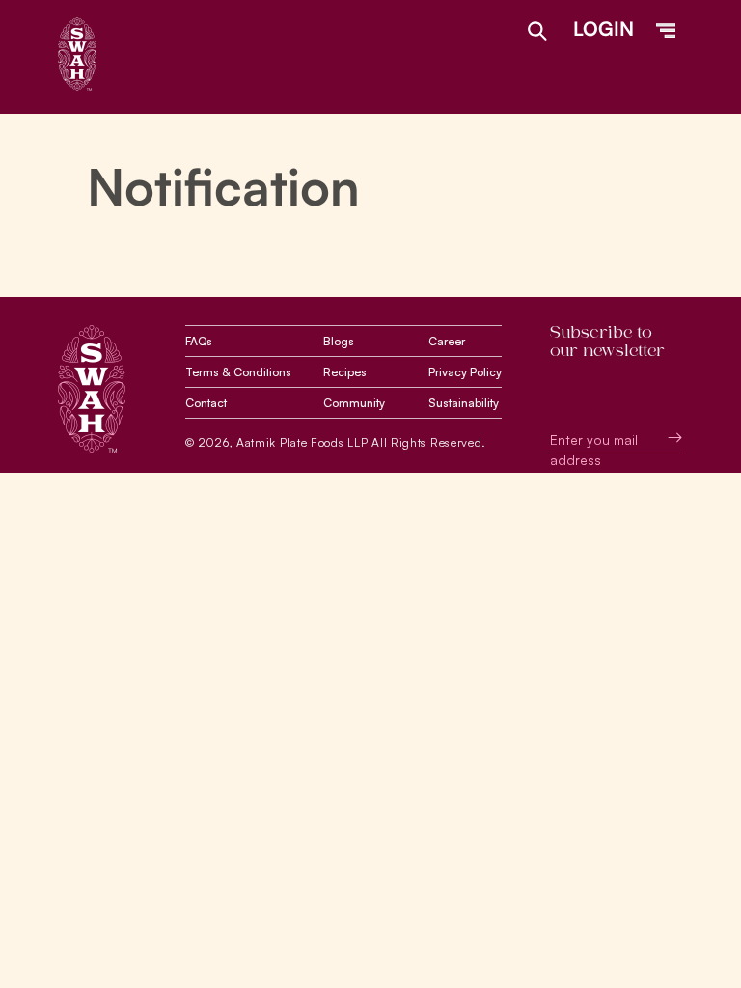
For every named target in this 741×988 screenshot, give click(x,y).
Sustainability (463, 403)
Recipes (345, 372)
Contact (206, 403)
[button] (666, 31)
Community (354, 403)
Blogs (338, 341)
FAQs (198, 341)
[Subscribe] (661, 437)
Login (603, 28)
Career (446, 341)
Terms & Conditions (238, 372)
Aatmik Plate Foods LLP (302, 442)
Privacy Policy (465, 372)
